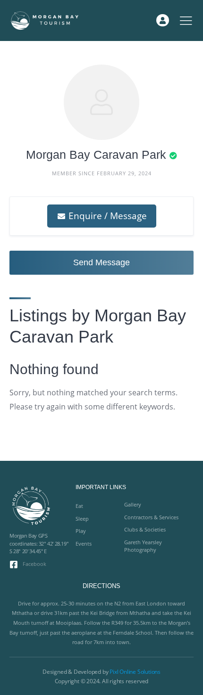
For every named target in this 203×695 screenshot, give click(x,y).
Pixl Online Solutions (135, 672)
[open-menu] (186, 20)
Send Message (101, 262)
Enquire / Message (106, 215)
